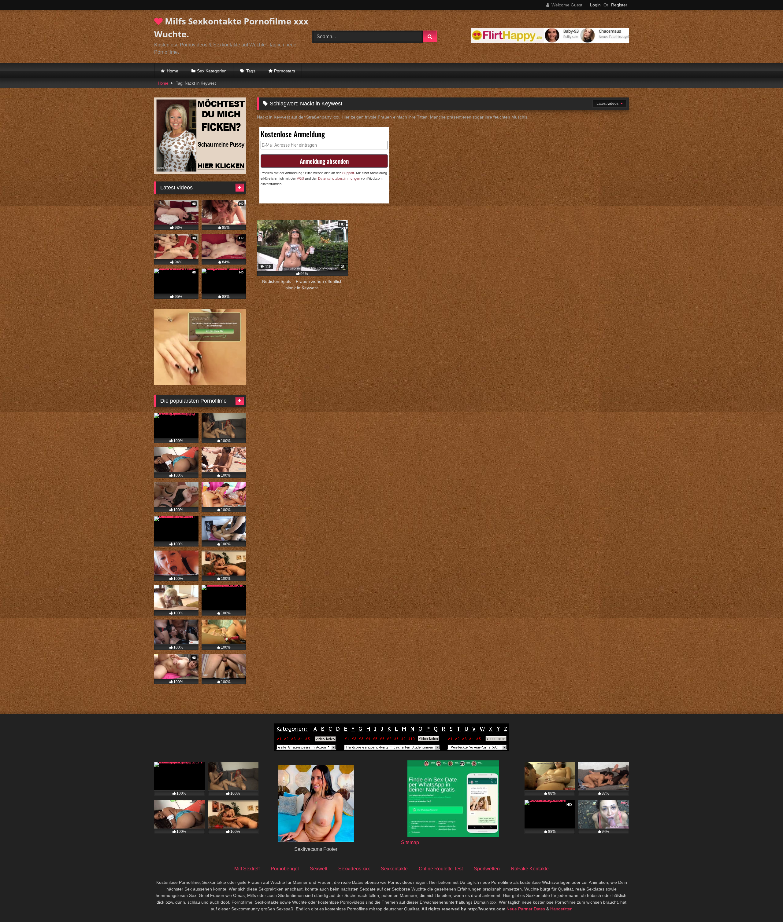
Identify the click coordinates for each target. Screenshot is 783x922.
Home (172, 70)
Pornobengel (285, 868)
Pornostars (284, 70)
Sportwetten (487, 868)
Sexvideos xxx (354, 868)
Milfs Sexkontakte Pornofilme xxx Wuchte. (231, 27)
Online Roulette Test (441, 868)
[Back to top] (764, 904)
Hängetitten (561, 908)
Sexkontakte (394, 868)
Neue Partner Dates (526, 908)
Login (595, 4)
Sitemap (410, 842)
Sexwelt (318, 868)
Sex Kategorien (212, 70)
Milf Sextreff (247, 868)
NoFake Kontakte (530, 868)
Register (619, 4)
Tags (250, 70)
